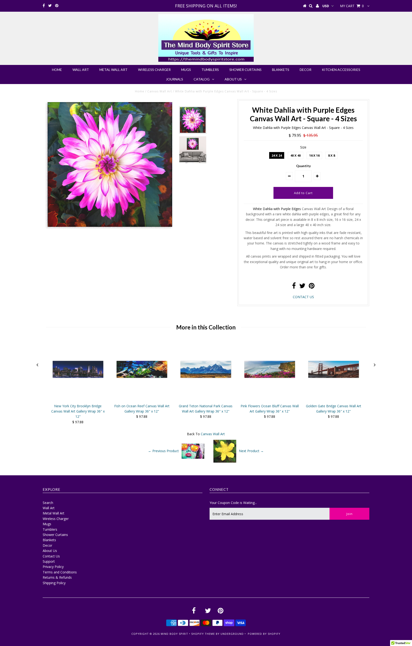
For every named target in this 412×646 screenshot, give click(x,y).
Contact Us (51, 556)
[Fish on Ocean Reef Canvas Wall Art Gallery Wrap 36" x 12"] (142, 399)
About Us (233, 79)
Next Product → (251, 450)
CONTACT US (303, 297)
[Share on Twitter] (302, 287)
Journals (174, 79)
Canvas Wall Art (159, 91)
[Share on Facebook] (294, 287)
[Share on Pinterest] (311, 287)
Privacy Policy (53, 566)
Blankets (280, 70)
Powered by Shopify (264, 633)
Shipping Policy (54, 583)
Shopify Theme (203, 633)
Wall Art (80, 70)
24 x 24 (277, 155)
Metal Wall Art (113, 70)
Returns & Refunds (57, 577)
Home (57, 70)
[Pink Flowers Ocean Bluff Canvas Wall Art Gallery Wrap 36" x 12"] (269, 399)
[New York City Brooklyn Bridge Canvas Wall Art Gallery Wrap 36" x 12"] (78, 399)
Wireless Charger (154, 70)
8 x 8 (331, 155)
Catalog (202, 79)
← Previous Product (163, 450)
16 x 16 (314, 155)
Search (48, 502)
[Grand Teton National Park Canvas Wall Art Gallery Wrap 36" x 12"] (206, 399)
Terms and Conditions (60, 572)
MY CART (352, 6)
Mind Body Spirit (174, 633)
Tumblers (210, 70)
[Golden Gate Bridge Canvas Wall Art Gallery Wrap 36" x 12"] (333, 399)
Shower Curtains (245, 70)
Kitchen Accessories (341, 70)
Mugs (186, 70)
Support (49, 561)
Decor (305, 70)
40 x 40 (295, 155)
